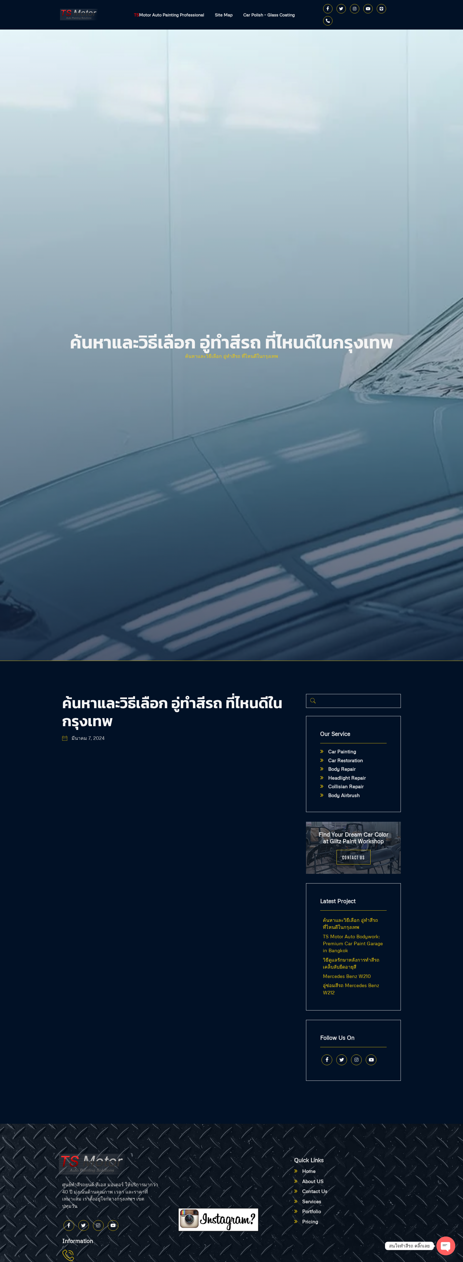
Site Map (224, 14)
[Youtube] (368, 8)
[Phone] (328, 21)
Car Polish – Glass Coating (269, 14)
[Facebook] (328, 8)
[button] (313, 701)
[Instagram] (354, 8)
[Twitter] (341, 8)
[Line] (381, 8)
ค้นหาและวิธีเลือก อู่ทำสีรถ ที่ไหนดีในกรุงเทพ (231, 356)
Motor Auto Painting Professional (169, 14)
